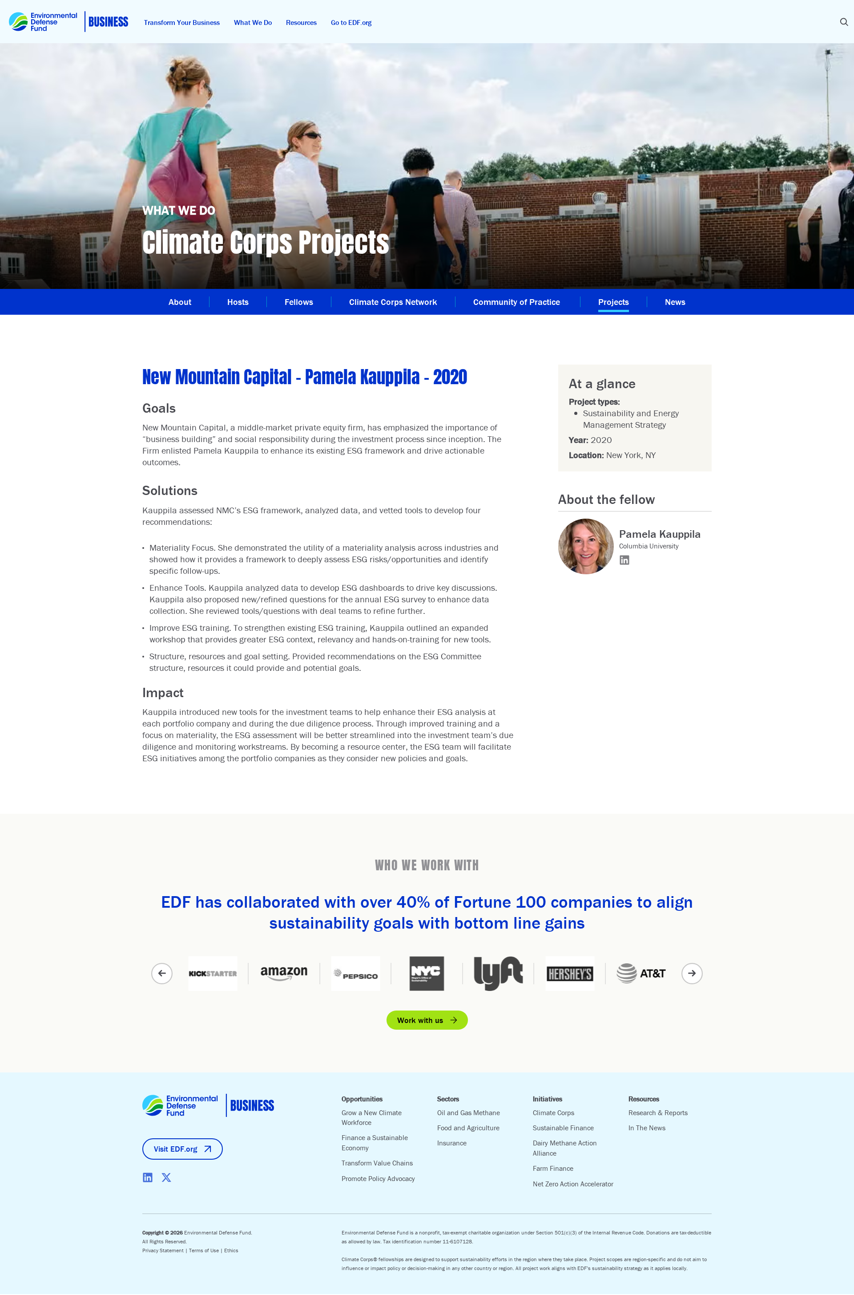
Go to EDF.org (351, 22)
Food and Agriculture (468, 1127)
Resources (301, 22)
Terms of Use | (206, 1250)
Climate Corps (553, 1112)
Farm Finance (553, 1168)
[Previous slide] (162, 973)
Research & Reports (658, 1112)
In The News (646, 1127)
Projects (613, 301)
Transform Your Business (182, 22)
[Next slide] (692, 973)
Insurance (452, 1142)
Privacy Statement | (165, 1250)
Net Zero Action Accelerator (573, 1183)
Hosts (238, 301)
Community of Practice (517, 301)
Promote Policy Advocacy (378, 1178)
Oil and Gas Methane (468, 1112)
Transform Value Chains (377, 1162)
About (180, 301)
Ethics (231, 1250)
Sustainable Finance (563, 1127)
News (675, 301)
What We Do (253, 22)
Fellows (299, 301)
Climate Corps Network (393, 301)
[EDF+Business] (68, 21)
